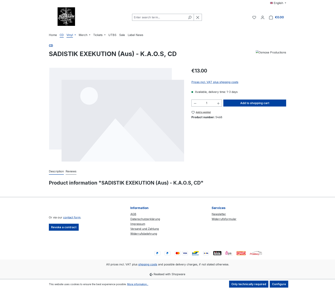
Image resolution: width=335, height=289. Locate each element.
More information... (137, 284)
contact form (71, 217)
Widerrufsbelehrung (143, 233)
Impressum (137, 224)
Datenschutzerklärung (145, 219)
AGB (133, 214)
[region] (116, 114)
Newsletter (219, 214)
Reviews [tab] (71, 171)
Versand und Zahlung (144, 229)
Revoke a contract (63, 227)
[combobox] (159, 17)
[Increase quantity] (218, 103)
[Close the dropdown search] (198, 17)
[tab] (56, 171)
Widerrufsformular (224, 219)
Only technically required (248, 284)
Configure (279, 284)
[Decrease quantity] (195, 103)
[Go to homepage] (66, 16)
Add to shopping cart (254, 103)
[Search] (190, 17)
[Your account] (262, 17)
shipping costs (147, 264)
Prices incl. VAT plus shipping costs (214, 82)
